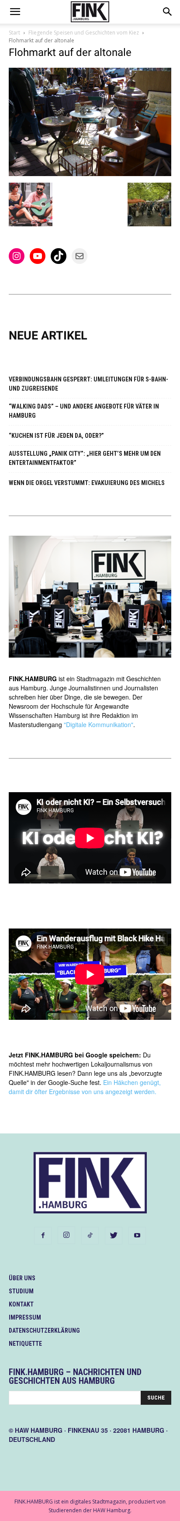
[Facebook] (43, 1235)
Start (14, 32)
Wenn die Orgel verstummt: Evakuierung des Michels (87, 482)
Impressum (25, 1317)
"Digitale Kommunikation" (98, 724)
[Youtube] (137, 1235)
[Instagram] (66, 1235)
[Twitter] (113, 1235)
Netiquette (25, 1343)
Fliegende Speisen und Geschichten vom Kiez (83, 32)
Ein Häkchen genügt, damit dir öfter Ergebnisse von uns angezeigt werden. (85, 1087)
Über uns (22, 1278)
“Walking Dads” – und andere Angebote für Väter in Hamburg (84, 411)
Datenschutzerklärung (44, 1330)
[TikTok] (90, 1235)
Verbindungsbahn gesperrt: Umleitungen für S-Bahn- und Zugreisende (88, 384)
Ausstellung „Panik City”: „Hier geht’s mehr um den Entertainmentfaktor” (85, 458)
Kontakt (21, 1304)
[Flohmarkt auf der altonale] (90, 173)
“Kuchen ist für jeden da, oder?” (56, 435)
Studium (21, 1291)
